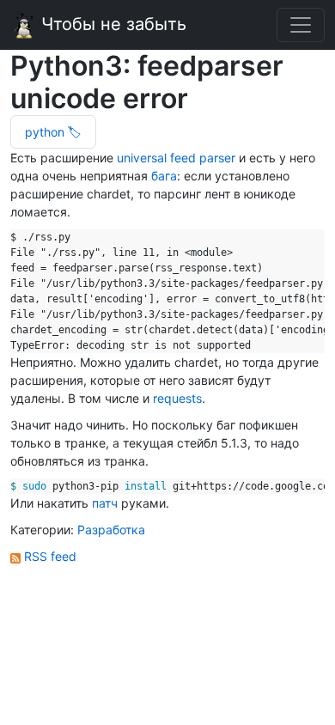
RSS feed (48, 556)
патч (105, 503)
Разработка (111, 529)
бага (164, 175)
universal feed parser (176, 157)
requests (177, 398)
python (46, 132)
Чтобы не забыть (111, 24)
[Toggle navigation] (301, 25)
